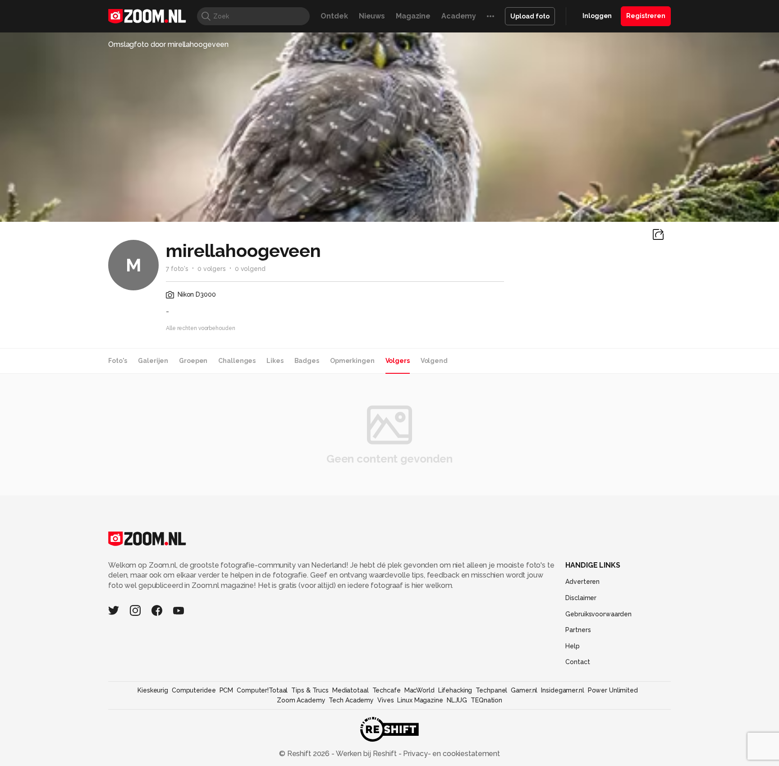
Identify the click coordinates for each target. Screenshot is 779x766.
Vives (385, 700)
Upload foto (530, 16)
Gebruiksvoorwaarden (598, 614)
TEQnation (486, 700)
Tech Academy (351, 700)
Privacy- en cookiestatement (450, 753)
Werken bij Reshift (367, 753)
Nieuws (372, 16)
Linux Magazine (420, 700)
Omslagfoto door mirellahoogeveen (168, 44)
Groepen (193, 360)
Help (572, 646)
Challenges (237, 360)
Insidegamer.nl (562, 690)
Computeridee (194, 690)
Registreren (645, 15)
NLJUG (457, 700)
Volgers (397, 360)
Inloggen (597, 15)
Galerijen (153, 360)
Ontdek (334, 16)
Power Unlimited (613, 690)
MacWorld (419, 690)
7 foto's (177, 268)
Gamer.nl (524, 690)
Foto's (117, 360)
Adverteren (582, 581)
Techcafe (386, 690)
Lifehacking (455, 690)
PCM (227, 690)
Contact (577, 661)
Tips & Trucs (310, 690)
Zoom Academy (301, 700)
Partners (578, 629)
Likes (274, 360)
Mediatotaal (350, 690)
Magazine (413, 16)
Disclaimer (580, 597)
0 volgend (250, 268)
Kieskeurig (152, 690)
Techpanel (491, 690)
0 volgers (211, 268)
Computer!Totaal (262, 690)
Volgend (434, 360)
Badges (306, 360)
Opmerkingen (352, 360)
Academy (458, 16)
